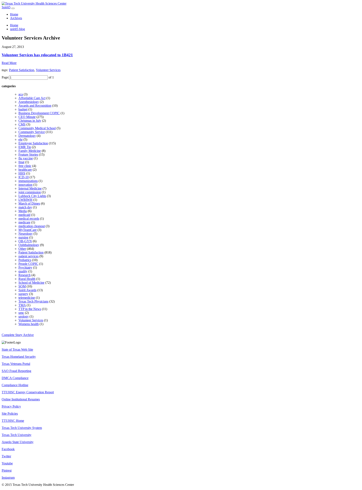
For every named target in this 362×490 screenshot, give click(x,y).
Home (14, 14)
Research (24, 275)
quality (22, 271)
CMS (22, 124)
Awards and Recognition (34, 105)
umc (21, 312)
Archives (16, 18)
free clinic (24, 166)
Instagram (8, 477)
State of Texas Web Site (17, 349)
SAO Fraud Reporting (16, 371)
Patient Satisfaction (21, 70)
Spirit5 (6, 7)
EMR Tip (24, 147)
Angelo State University (18, 442)
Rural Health (26, 279)
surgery (23, 294)
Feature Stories (28, 154)
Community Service (31, 132)
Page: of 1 (28, 77)
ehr (20, 139)
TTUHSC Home (13, 420)
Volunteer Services (48, 70)
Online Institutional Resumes (21, 399)
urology (23, 316)
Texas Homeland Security (19, 356)
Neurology (25, 233)
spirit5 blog (17, 29)
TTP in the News (29, 309)
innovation (25, 184)
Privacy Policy (11, 406)
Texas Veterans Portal (16, 364)
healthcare (25, 169)
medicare (24, 222)
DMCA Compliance (15, 378)
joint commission (29, 192)
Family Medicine (29, 151)
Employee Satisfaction (33, 143)
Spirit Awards (27, 290)
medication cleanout (31, 226)
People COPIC (28, 264)
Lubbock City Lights (32, 196)
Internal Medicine (30, 188)
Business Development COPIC (39, 113)
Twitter (6, 456)
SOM (22, 286)
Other (22, 248)
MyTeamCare (27, 230)
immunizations (28, 181)
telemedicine (26, 297)
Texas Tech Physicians (33, 301)
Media (22, 211)
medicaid (24, 215)
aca (20, 94)
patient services (28, 256)
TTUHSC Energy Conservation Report (28, 392)
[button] (181, 55)
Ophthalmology (28, 245)
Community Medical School (37, 128)
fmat (21, 162)
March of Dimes (29, 203)
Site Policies (10, 413)
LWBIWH (25, 199)
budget (22, 109)
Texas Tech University (16, 435)
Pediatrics (24, 260)
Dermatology (27, 135)
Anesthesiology (28, 102)
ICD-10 (23, 177)
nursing (23, 237)
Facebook (8, 449)
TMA (22, 305)
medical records (28, 218)
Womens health (28, 324)
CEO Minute (27, 117)
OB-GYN (25, 241)
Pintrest (7, 470)
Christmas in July (29, 120)
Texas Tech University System (22, 428)
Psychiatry (25, 267)
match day (25, 207)
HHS (21, 173)
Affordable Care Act (31, 98)
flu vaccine (25, 158)
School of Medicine (31, 282)
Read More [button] (9, 63)
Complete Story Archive (18, 335)
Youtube (7, 463)
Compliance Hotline (15, 385)
